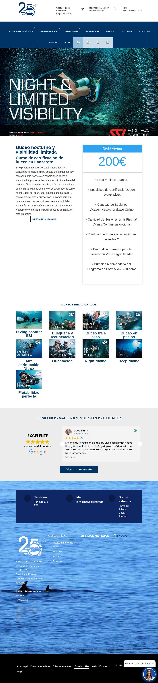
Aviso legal (22, 666)
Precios (110, 32)
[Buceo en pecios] (129, 320)
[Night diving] (96, 348)
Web (94, 666)
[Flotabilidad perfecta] (29, 379)
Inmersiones (71, 32)
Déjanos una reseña (79, 469)
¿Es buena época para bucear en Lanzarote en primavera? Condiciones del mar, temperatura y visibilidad (95, 624)
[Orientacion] (62, 348)
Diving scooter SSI (29, 334)
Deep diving (129, 361)
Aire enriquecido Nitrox (29, 365)
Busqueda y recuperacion (62, 335)
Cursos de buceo (49, 32)
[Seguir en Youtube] (35, 609)
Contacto (144, 32)
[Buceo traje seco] (96, 320)
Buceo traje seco (96, 335)
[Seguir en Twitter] (19, 617)
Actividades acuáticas (21, 32)
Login (20, 671)
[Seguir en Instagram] (27, 609)
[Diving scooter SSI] (29, 320)
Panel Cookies (81, 666)
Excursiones (92, 32)
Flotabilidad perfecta (29, 394)
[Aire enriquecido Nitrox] (29, 348)
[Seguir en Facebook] (19, 609)
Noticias (56, 556)
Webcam (53, 42)
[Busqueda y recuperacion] (62, 320)
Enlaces (103, 666)
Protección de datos (40, 666)
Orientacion (62, 361)
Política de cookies (62, 666)
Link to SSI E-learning (44, 219)
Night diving (96, 361)
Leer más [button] (70, 457)
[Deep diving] (129, 348)
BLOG (67, 42)
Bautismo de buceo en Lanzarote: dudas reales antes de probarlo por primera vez (92, 574)
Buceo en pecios (129, 335)
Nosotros (127, 32)
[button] (139, 444)
